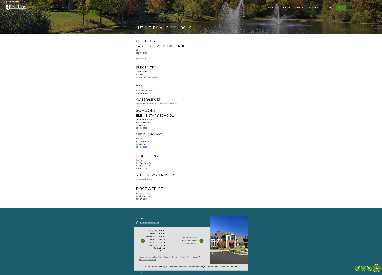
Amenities (269, 7)
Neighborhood (314, 7)
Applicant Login (157, 257)
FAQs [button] (340, 7)
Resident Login (144, 257)
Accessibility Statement (147, 260)
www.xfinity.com (141, 58)
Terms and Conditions (171, 257)
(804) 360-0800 (141, 147)
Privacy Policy (186, 257)
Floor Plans (284, 7)
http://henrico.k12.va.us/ (144, 179)
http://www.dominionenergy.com (147, 77)
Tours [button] (329, 7)
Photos (299, 7)
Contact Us (197, 257)
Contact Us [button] (353, 7)
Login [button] (368, 7)
